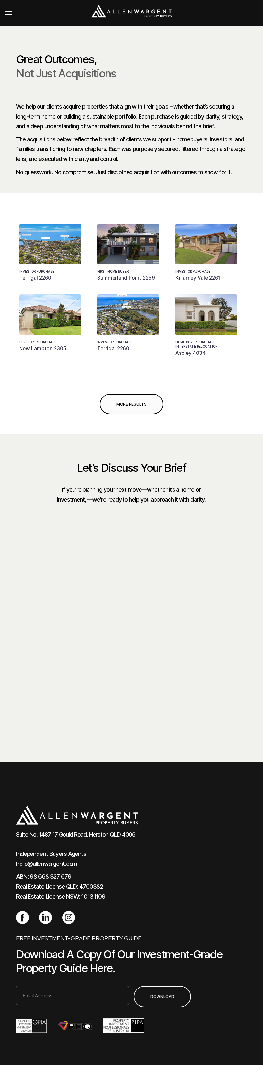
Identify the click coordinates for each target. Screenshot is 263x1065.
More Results (131, 404)
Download (162, 996)
